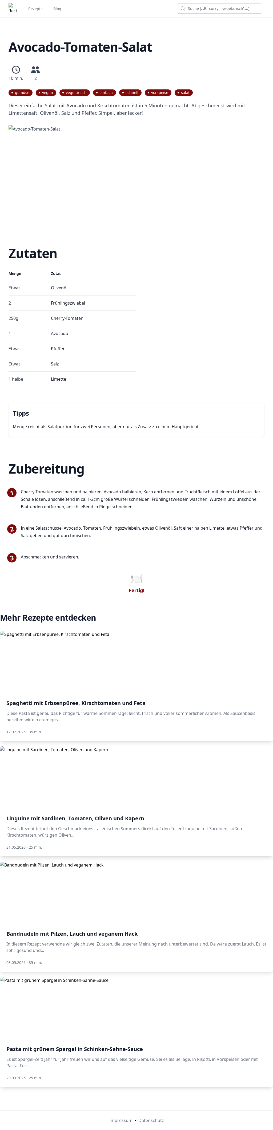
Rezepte (35, 8)
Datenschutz (151, 1120)
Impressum (121, 1120)
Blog (57, 8)
